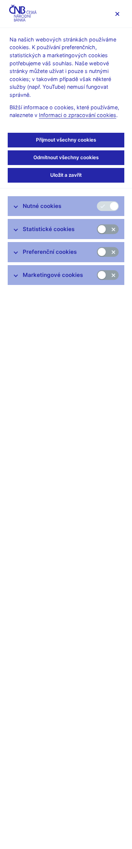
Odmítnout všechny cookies (66, 157)
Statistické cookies (48, 229)
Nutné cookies (42, 205)
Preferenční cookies (50, 251)
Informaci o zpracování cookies (77, 115)
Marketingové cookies (53, 274)
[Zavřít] (117, 14)
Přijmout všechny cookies (66, 140)
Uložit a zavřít (66, 175)
